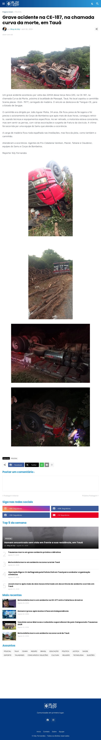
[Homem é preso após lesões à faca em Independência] (9, 614)
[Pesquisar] (97, 3)
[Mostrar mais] (52, 465)
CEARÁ (25, 651)
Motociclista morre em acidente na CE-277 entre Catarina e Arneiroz (50, 600)
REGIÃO (34, 651)
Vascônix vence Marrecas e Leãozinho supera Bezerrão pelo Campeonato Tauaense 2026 (58, 623)
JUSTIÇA (76, 651)
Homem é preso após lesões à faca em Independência (43, 611)
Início (39, 731)
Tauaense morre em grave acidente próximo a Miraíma (34, 552)
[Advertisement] (50, 677)
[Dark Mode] (92, 4)
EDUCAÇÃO (54, 651)
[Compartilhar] (97, 29)
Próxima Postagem (89, 496)
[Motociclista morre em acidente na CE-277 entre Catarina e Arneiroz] (9, 603)
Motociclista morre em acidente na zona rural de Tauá (34, 562)
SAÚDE (85, 651)
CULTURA (55, 655)
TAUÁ (16, 651)
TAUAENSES (19, 655)
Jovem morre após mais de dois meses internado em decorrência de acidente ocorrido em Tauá (51, 585)
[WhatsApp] (42, 465)
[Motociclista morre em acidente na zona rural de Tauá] (9, 636)
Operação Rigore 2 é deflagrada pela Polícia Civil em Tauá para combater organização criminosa (49, 573)
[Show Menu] (3, 4)
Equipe (61, 731)
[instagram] (53, 720)
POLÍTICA (65, 651)
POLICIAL (18, 12)
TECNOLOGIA (78, 655)
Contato (46, 731)
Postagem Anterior (11, 496)
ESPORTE (7, 655)
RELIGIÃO (66, 655)
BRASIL (43, 651)
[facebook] (47, 720)
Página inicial (7, 12)
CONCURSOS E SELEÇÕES (38, 655)
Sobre (54, 731)
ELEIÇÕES (90, 655)
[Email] (47, 465)
